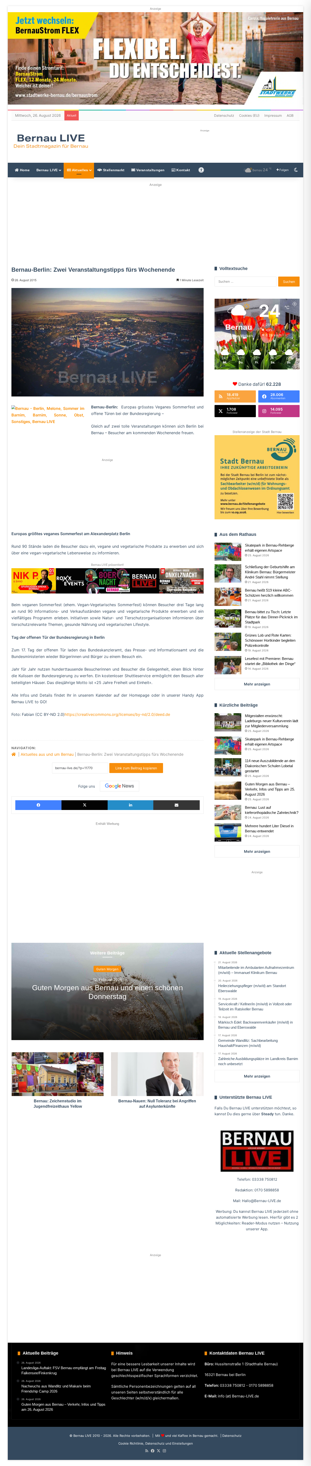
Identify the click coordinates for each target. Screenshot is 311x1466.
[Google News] (119, 786)
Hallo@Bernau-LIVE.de (261, 1200)
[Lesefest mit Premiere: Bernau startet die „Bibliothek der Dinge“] (228, 665)
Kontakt (182, 170)
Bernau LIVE (47, 170)
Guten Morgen (107, 969)
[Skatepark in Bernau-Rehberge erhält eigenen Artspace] (228, 552)
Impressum (273, 115)
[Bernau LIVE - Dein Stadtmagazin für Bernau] (50, 141)
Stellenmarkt (113, 170)
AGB (290, 115)
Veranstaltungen (150, 170)
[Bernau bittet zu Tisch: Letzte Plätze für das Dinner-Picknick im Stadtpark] (228, 618)
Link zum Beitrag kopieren (136, 768)
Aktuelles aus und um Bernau (47, 754)
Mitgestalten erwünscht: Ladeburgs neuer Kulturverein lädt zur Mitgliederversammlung (271, 721)
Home (24, 170)
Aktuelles (79, 170)
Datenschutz (224, 115)
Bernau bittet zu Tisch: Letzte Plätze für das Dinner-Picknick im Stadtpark (271, 617)
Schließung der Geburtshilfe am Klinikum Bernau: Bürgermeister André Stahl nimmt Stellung (270, 572)
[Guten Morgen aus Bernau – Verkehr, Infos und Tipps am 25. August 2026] (228, 791)
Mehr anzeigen (257, 684)
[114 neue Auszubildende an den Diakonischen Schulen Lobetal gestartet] (228, 767)
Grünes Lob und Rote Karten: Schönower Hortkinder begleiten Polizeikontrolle (270, 640)
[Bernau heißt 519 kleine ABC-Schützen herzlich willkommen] (228, 597)
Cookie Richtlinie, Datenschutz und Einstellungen (155, 1443)
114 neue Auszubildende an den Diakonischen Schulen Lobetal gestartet (270, 766)
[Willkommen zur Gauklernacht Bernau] (155, 223)
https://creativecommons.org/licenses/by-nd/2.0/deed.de (117, 714)
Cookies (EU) (249, 115)
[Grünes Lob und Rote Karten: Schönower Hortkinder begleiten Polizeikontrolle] (228, 642)
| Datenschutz (230, 1436)
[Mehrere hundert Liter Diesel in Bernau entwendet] (228, 832)
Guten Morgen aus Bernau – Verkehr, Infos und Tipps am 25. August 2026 (270, 789)
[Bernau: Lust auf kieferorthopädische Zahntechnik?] (228, 812)
